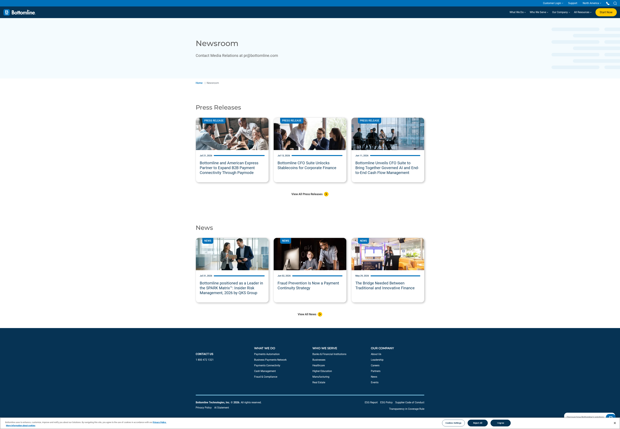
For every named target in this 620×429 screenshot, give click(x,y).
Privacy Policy (204, 407)
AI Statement (221, 407)
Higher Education (322, 371)
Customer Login (552, 3)
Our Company (560, 12)
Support (572, 3)
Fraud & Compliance (265, 376)
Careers (375, 365)
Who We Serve (538, 12)
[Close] (614, 423)
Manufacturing (320, 376)
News (374, 376)
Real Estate (318, 382)
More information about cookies (20, 425)
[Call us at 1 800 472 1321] (608, 3)
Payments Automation (267, 354)
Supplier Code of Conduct (409, 402)
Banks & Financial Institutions (329, 354)
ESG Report (371, 402)
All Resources (582, 12)
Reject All (477, 423)
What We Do (517, 12)
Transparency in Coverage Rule (406, 408)
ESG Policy (386, 402)
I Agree (500, 423)
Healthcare (318, 365)
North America (591, 3)
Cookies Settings (453, 423)
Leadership (377, 359)
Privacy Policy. (159, 422)
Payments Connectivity (267, 365)
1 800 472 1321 (205, 359)
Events (374, 382)
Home (199, 82)
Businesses (318, 359)
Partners (375, 371)
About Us (376, 354)
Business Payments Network (270, 359)
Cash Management (265, 371)
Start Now (606, 12)
